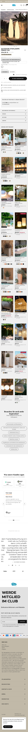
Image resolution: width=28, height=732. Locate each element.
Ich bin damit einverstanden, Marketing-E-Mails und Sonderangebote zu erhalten (14, 625)
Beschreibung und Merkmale (8, 110)
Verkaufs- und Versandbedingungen (20, 714)
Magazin (4, 649)
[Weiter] (24, 503)
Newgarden (3, 9)
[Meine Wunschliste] (23, 5)
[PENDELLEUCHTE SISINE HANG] (21, 304)
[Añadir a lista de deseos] (25, 50)
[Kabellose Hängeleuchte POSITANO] (21, 193)
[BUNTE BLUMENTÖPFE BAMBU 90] (21, 276)
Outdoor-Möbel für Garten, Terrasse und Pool (14, 435)
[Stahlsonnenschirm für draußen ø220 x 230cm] (21, 359)
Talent (3, 647)
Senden (22, 621)
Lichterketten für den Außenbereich (14, 445)
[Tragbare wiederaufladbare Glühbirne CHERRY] (7, 193)
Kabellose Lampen (10, 9)
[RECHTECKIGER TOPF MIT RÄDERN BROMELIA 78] (7, 304)
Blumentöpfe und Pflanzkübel (14, 424)
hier (6, 102)
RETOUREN (4, 117)
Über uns (4, 644)
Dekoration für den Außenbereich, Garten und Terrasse (14, 428)
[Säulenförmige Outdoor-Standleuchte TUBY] (21, 220)
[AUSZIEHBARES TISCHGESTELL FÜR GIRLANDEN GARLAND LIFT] (7, 332)
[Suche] (21, 5)
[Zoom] (24, 14)
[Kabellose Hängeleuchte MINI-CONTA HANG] (7, 137)
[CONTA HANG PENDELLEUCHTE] (21, 387)
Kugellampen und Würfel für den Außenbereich (14, 442)
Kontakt (3, 714)
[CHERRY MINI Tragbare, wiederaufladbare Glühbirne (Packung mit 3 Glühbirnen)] (7, 387)
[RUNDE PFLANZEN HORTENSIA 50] (7, 276)
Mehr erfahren (7, 726)
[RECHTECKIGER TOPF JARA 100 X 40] (21, 248)
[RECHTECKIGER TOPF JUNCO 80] (7, 248)
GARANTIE (4, 120)
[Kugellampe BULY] (21, 165)
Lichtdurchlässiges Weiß (2, 67)
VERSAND (4, 113)
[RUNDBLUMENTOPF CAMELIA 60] (7, 165)
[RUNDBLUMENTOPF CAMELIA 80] (21, 137)
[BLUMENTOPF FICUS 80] (7, 359)
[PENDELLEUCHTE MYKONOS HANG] (21, 332)
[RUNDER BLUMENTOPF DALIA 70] (7, 220)
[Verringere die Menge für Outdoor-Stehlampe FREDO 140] (2, 78)
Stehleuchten (14, 449)
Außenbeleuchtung (14, 432)
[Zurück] (3, 503)
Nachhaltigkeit (5, 646)
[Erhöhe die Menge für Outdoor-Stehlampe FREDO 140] (7, 78)
